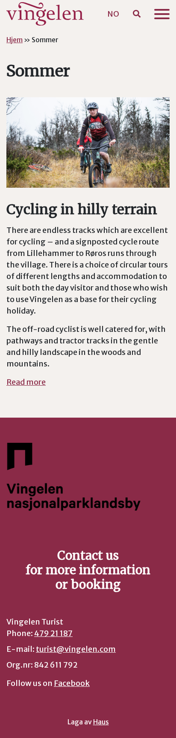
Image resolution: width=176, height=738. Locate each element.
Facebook (72, 683)
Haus (101, 722)
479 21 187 (53, 633)
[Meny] (162, 14)
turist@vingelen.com (76, 649)
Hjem (14, 39)
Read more (26, 382)
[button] (136, 14)
